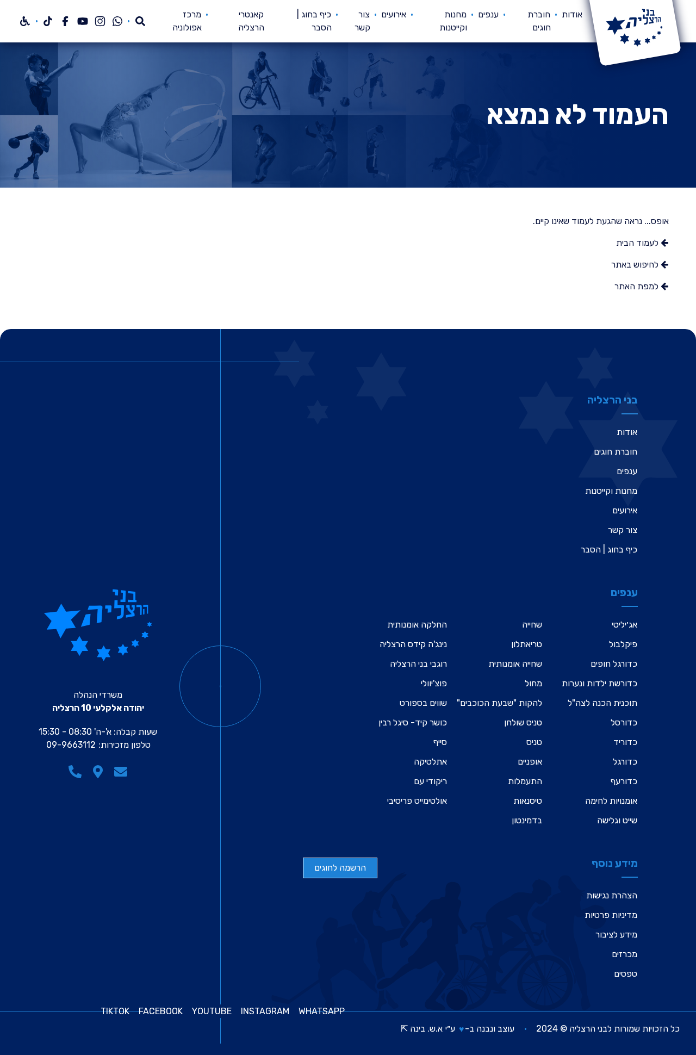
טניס (534, 742)
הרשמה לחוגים (340, 867)
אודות (572, 14)
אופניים (530, 761)
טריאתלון (526, 644)
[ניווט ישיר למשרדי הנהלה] (97, 771)
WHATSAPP (322, 1011)
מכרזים (624, 954)
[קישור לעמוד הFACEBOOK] (65, 21)
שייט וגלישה (617, 820)
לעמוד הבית (638, 243)
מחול (533, 683)
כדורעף (624, 781)
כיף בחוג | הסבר (609, 549)
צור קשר (622, 530)
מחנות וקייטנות (611, 491)
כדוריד (625, 742)
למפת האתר (637, 286)
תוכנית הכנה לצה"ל (602, 703)
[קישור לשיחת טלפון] (75, 771)
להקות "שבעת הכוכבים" (499, 703)
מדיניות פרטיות (611, 915)
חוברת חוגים (615, 451)
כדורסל (624, 722)
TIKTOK (115, 1011)
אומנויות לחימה (611, 801)
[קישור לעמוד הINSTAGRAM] (100, 21)
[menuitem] (572, 21)
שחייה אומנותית (515, 664)
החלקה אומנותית (417, 624)
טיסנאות (527, 801)
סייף (440, 742)
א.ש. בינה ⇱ (422, 1028)
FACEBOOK (161, 1011)
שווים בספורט (423, 703)
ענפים (488, 14)
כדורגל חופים (614, 664)
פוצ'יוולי (434, 683)
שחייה (532, 624)
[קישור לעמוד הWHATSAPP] (117, 21)
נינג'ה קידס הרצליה (413, 644)
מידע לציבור (616, 934)
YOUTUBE (212, 1011)
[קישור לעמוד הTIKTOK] (48, 21)
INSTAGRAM (265, 1011)
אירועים (393, 14)
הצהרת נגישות (611, 895)
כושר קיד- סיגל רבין (412, 722)
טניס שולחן (523, 722)
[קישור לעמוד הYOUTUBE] (82, 21)
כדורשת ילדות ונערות (599, 683)
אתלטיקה (430, 761)
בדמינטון (527, 820)
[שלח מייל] (120, 771)
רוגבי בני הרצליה (418, 664)
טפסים (625, 974)
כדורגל (625, 761)
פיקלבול (623, 644)
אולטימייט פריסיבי (417, 801)
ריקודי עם (430, 781)
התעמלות (525, 781)
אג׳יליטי (624, 624)
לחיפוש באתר (636, 264)
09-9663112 (71, 745)
